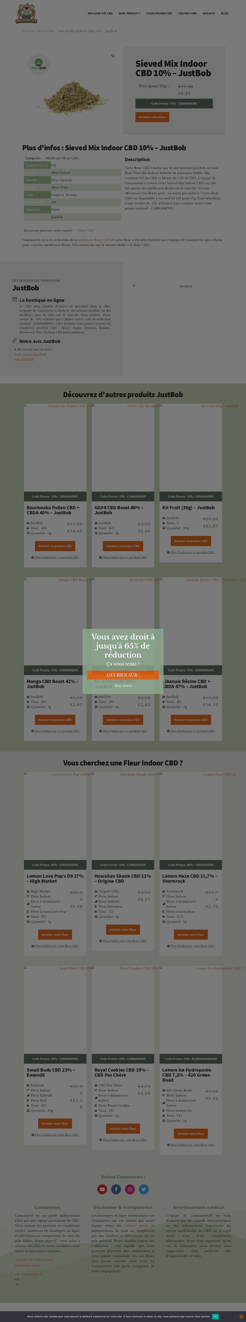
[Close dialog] (159, 632)
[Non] (241, 1316)
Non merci (123, 685)
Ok (215, 1316)
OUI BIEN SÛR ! (123, 674)
